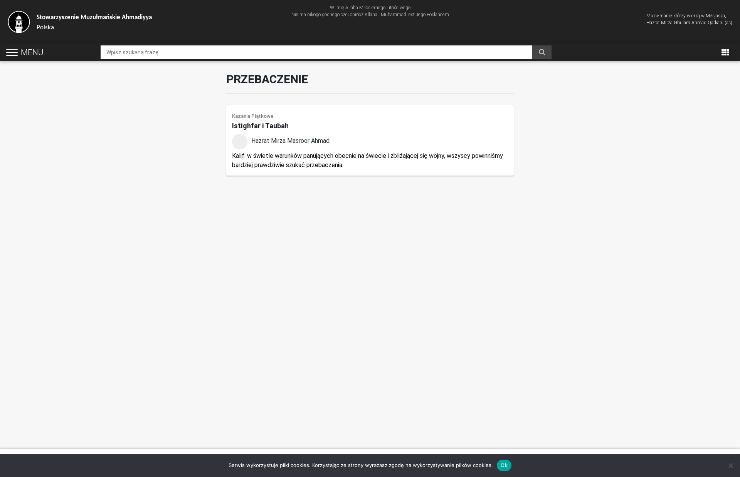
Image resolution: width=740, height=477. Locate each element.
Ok (504, 465)
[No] (730, 465)
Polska (94, 22)
